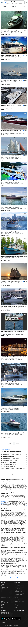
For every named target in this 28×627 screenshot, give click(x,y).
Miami (2, 601)
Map (13, 6)
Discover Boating (18, 591)
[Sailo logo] (3, 622)
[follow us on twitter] (2, 613)
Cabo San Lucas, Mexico (19, 601)
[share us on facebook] (4, 613)
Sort (24, 6)
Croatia (2, 604)
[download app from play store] (5, 618)
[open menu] (27, 2)
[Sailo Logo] (2, 2)
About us (3, 584)
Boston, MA (16, 602)
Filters (4, 6)
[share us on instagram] (6, 613)
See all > (3, 607)
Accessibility (15, 625)
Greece (2, 605)
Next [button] (17, 443)
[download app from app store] (16, 618)
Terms (6, 625)
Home (2, 449)
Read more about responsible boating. (9, 577)
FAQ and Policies (4, 587)
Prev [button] (10, 443)
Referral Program (18, 594)
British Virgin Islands (5, 602)
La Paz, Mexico (17, 599)
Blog (2, 585)
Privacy (2, 625)
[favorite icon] (25, 13)
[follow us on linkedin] (8, 613)
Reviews (16, 590)
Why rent (16, 584)
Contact (2, 588)
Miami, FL (16, 604)
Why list (16, 587)
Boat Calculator (17, 588)
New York (3, 599)
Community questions (19, 593)
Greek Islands (17, 605)
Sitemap (10, 625)
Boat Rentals (17, 585)
